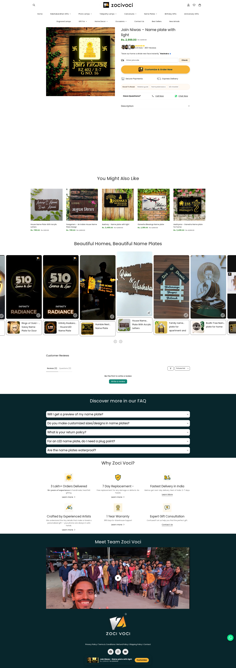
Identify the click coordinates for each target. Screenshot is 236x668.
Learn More (167, 494)
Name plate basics (158, 87)
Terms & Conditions (106, 644)
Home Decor (100, 21)
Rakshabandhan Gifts (59, 14)
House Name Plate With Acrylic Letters (44, 225)
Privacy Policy (91, 644)
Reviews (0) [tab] (52, 368)
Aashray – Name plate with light (115, 224)
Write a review (118, 381)
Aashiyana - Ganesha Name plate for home (188, 225)
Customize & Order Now (158, 69)
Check (185, 60)
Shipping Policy (136, 644)
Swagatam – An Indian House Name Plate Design (81, 225)
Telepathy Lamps (107, 14)
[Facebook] (111, 652)
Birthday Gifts (170, 14)
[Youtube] (125, 652)
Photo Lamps (84, 14)
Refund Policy (122, 644)
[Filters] (171, 368)
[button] (200, 5)
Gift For (82, 21)
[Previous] (22, 204)
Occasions (120, 21)
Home (40, 14)
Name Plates (149, 14)
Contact (147, 644)
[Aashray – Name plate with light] (118, 205)
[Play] (118, 578)
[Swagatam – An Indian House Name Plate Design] (82, 205)
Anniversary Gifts (191, 14)
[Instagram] (118, 652)
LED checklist (173, 87)
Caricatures (129, 14)
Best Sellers (157, 21)
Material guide (142, 87)
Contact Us (139, 21)
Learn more (67, 497)
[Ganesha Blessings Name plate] (154, 205)
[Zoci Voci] (118, 5)
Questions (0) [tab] (65, 368)
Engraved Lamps (64, 21)
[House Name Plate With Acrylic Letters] (47, 205)
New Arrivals (174, 21)
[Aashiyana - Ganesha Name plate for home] (189, 205)
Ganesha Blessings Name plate (151, 224)
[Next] (214, 204)
